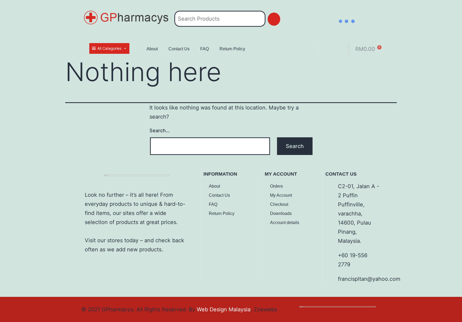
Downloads (281, 213)
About (152, 49)
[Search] (274, 19)
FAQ (204, 49)
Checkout (279, 204)
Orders (276, 186)
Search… (159, 130)
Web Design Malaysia (224, 309)
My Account (281, 195)
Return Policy (232, 49)
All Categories (109, 48)
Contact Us (179, 49)
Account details (284, 222)
